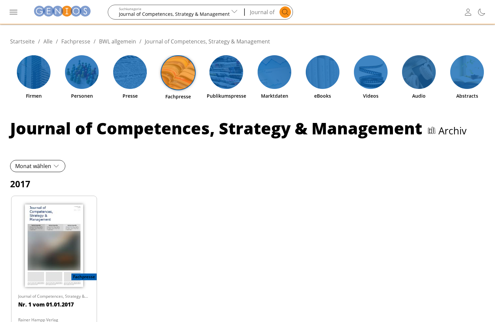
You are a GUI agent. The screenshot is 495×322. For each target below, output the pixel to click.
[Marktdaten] (274, 72)
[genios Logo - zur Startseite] (62, 12)
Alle (48, 41)
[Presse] (130, 72)
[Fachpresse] (178, 73)
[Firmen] (34, 72)
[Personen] (82, 72)
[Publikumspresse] (226, 72)
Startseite (22, 41)
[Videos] (371, 72)
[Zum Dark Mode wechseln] (481, 12)
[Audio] (419, 72)
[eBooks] (322, 72)
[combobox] (176, 12)
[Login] (468, 12)
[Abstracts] (467, 72)
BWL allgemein (117, 41)
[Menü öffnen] (13, 12)
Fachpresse (75, 41)
